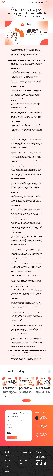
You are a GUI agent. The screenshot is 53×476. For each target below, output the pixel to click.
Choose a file (9, 433)
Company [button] (42, 2)
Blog (39, 2)
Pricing (35, 2)
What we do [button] (30, 2)
